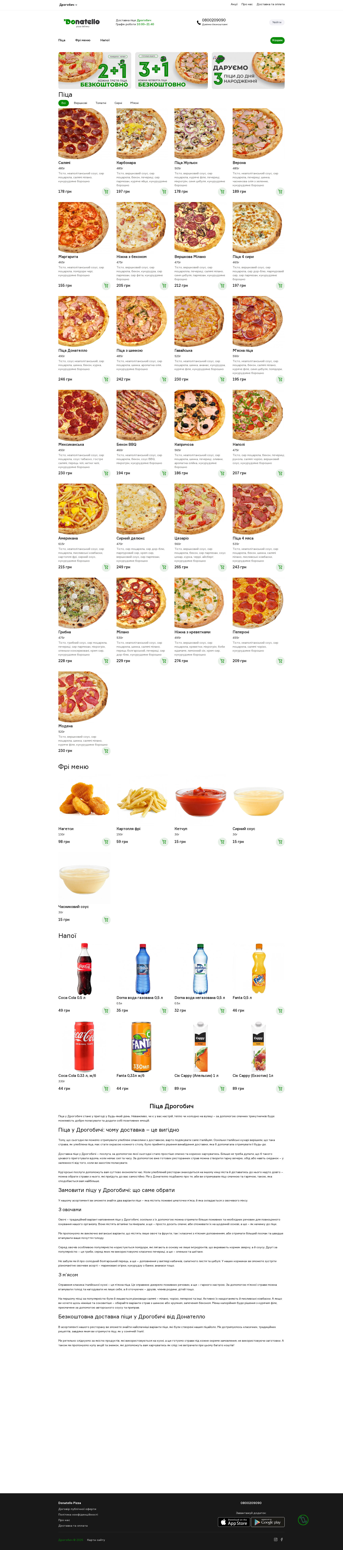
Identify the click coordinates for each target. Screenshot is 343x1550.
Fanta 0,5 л (242, 998)
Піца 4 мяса (243, 538)
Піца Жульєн (185, 163)
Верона (239, 163)
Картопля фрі (128, 829)
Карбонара (126, 163)
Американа (68, 538)
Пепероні (241, 632)
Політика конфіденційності (78, 1514)
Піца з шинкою (130, 351)
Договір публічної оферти (77, 1509)
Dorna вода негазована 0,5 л (199, 998)
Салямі (64, 163)
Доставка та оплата (271, 4)
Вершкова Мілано (190, 257)
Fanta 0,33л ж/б (131, 1076)
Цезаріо (181, 538)
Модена (65, 726)
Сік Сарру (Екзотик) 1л (253, 1076)
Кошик (277, 40)
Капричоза (184, 445)
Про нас (247, 4)
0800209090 (214, 20)
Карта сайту (96, 1540)
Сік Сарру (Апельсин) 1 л (196, 1076)
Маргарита (68, 257)
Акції (234, 4)
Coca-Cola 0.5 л (71, 998)
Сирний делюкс (131, 538)
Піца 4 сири (243, 257)
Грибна (64, 632)
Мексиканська (71, 445)
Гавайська (183, 351)
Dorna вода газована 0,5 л (140, 998)
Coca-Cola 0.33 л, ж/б (77, 1076)
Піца (61, 40)
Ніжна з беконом (131, 257)
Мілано (123, 632)
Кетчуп (180, 829)
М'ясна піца (243, 351)
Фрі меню (83, 40)
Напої (105, 40)
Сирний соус (244, 829)
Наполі (239, 445)
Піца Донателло (72, 351)
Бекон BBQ (126, 445)
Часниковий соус (73, 907)
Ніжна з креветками (192, 632)
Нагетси (65, 829)
